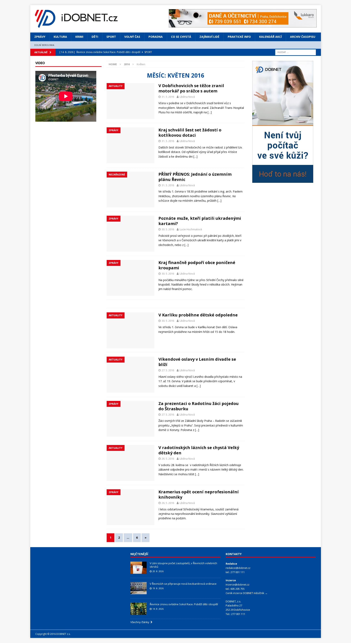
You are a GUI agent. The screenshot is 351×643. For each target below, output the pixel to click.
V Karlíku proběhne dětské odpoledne (198, 315)
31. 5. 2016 (168, 97)
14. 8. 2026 (158, 608)
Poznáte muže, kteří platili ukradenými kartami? (199, 220)
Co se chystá (181, 37)
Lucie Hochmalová (191, 229)
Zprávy (39, 37)
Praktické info (239, 37)
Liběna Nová (187, 97)
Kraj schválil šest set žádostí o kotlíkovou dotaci (189, 132)
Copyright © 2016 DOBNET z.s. (52, 634)
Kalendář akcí (270, 37)
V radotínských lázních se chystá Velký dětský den (198, 450)
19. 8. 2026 (158, 588)
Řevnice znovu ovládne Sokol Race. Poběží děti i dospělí (184, 604)
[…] (210, 112)
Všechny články (140, 622)
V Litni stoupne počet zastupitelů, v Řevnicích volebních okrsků (183, 564)
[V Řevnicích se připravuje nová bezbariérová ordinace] (138, 588)
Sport (111, 37)
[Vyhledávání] (295, 52)
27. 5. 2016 (168, 370)
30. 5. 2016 (168, 229)
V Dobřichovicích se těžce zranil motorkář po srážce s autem (191, 88)
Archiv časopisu (302, 37)
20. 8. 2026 (158, 571)
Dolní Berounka (44, 45)
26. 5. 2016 (168, 458)
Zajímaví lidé (209, 37)
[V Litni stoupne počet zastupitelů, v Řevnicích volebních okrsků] (138, 568)
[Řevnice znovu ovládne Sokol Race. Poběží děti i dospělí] (138, 609)
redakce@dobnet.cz (238, 568)
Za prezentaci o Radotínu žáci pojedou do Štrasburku (198, 406)
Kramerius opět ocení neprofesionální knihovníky (198, 494)
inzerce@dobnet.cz (237, 584)
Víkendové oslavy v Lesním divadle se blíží (197, 361)
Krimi (79, 37)
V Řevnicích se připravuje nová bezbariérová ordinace (183, 584)
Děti (95, 37)
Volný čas (132, 37)
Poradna (155, 37)
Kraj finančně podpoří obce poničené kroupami (196, 265)
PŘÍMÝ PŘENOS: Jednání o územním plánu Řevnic (195, 176)
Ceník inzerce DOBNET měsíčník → (247, 593)
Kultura (60, 37)
